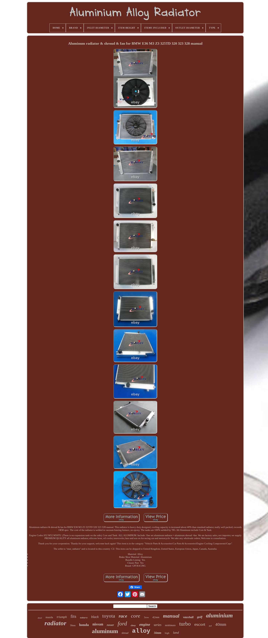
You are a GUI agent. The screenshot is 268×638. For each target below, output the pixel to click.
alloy (141, 631)
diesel (40, 618)
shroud (125, 633)
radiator (55, 623)
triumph (62, 617)
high (167, 633)
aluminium (219, 615)
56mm (157, 632)
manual (171, 616)
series (157, 625)
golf (199, 617)
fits (73, 616)
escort (199, 624)
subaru (84, 618)
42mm (155, 617)
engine (144, 624)
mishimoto (170, 625)
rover (110, 625)
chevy (133, 625)
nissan (97, 624)
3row (146, 617)
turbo (185, 624)
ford (122, 623)
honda (84, 625)
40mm (220, 624)
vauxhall (188, 617)
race (123, 616)
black (95, 617)
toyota (108, 616)
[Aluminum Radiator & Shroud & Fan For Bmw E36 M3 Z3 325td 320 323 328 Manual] (135, 79)
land (176, 632)
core (135, 616)
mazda (49, 617)
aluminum (105, 631)
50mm (72, 625)
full (210, 626)
